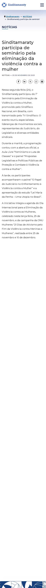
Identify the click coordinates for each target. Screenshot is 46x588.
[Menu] (42, 5)
